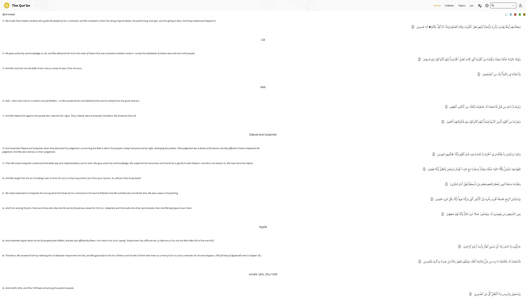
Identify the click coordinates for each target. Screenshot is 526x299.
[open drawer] (480, 5)
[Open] (513, 5)
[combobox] (502, 5)
